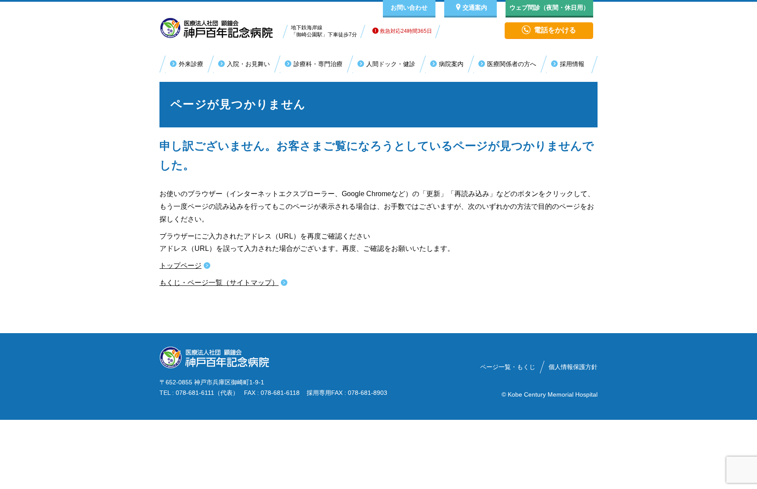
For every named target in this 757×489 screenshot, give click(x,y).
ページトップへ (713, 479)
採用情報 (572, 63)
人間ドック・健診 (390, 63)
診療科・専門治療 (318, 63)
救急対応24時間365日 (405, 31)
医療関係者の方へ (511, 63)
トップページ (180, 265)
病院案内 (451, 63)
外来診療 (191, 63)
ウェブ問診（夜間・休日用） (549, 7)
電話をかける (555, 30)
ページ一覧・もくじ (507, 367)
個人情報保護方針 (573, 367)
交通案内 (475, 7)
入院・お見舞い (248, 63)
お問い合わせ (409, 7)
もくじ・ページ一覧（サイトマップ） (219, 282)
